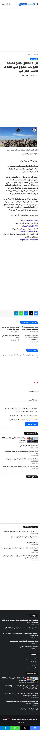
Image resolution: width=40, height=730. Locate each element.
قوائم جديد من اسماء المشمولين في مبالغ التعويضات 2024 (21, 452)
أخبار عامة (27, 54)
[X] (31, 313)
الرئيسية (34, 54)
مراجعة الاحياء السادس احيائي (29, 646)
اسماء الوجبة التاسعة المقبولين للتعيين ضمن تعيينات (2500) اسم (22, 460)
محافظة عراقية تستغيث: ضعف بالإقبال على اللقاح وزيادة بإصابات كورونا (20, 634)
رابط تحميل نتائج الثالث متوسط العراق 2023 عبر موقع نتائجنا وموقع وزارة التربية (20, 621)
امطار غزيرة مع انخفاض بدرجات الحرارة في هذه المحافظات (31, 337)
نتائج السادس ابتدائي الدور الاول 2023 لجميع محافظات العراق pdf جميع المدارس (21, 686)
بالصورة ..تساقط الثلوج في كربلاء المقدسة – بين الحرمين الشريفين (21, 549)
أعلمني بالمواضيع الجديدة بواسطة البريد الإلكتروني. (22, 419)
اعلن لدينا (34, 665)
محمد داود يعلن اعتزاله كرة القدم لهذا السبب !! (10, 328)
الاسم (36, 382)
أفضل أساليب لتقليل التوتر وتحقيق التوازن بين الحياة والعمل (20, 466)
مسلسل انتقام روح (32, 542)
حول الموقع (33, 661)
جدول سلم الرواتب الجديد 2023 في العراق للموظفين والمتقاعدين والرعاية (22, 702)
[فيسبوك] (36, 313)
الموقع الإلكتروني (33, 400)
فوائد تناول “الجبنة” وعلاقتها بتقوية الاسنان (24, 537)
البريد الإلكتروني (33, 391)
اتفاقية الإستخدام (32, 668)
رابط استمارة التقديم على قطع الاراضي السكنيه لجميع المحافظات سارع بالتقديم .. (21, 694)
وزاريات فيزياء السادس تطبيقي (29, 445)
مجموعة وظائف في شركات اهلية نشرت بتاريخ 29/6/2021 (20, 531)
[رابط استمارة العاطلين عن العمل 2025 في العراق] (32, 440)
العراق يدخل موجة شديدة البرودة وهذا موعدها (24, 641)
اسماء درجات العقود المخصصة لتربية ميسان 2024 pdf (21, 628)
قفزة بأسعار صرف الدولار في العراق (10, 336)
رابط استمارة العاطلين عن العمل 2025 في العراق (14, 439)
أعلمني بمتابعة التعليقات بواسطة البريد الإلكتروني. (23, 415)
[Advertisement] (20, 29)
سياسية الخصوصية (31, 658)
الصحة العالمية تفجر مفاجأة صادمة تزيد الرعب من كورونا (30, 328)
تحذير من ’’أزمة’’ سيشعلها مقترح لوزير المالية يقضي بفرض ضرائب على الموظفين (20, 556)
